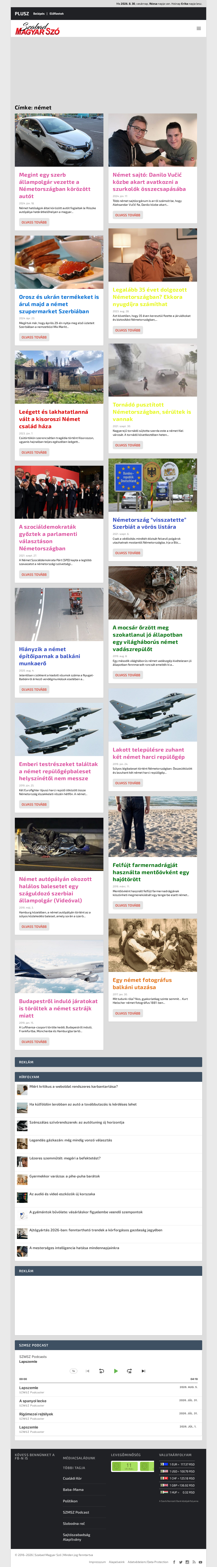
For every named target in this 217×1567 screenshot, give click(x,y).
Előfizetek (57, 13)
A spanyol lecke (32, 1401)
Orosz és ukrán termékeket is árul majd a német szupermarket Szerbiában (59, 303)
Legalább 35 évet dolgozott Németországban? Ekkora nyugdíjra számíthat (150, 296)
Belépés (39, 13)
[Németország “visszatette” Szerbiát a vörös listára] (152, 485)
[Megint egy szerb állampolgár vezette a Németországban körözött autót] (59, 140)
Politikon (70, 1501)
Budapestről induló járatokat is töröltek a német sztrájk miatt (58, 1008)
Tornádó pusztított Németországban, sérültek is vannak (152, 411)
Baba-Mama (73, 1489)
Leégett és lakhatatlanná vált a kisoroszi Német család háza (53, 418)
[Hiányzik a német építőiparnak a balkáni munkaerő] (59, 614)
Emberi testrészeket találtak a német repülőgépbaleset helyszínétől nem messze (58, 770)
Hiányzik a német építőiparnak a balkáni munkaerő (49, 656)
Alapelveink (117, 1562)
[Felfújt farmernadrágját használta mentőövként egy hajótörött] (152, 826)
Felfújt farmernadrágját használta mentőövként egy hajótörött (151, 871)
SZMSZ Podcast (76, 1512)
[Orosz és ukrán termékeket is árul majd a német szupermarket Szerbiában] (59, 262)
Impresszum (97, 1562)
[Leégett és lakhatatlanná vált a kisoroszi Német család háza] (59, 377)
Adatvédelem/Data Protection (148, 1562)
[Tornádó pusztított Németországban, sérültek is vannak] (152, 370)
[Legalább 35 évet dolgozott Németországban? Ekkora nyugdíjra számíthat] (152, 255)
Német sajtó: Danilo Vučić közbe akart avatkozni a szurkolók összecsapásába (149, 181)
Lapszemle (28, 1388)
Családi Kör (72, 1478)
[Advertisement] (108, 68)
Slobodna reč (74, 1523)
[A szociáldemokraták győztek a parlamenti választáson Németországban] (59, 492)
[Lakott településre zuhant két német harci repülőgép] (152, 715)
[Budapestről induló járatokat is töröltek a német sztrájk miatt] (59, 966)
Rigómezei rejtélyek (36, 1414)
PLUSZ (22, 13)
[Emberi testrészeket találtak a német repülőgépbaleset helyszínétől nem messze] (59, 729)
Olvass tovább (34, 222)
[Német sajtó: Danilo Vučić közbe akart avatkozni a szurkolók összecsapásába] (152, 140)
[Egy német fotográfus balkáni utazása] (152, 945)
